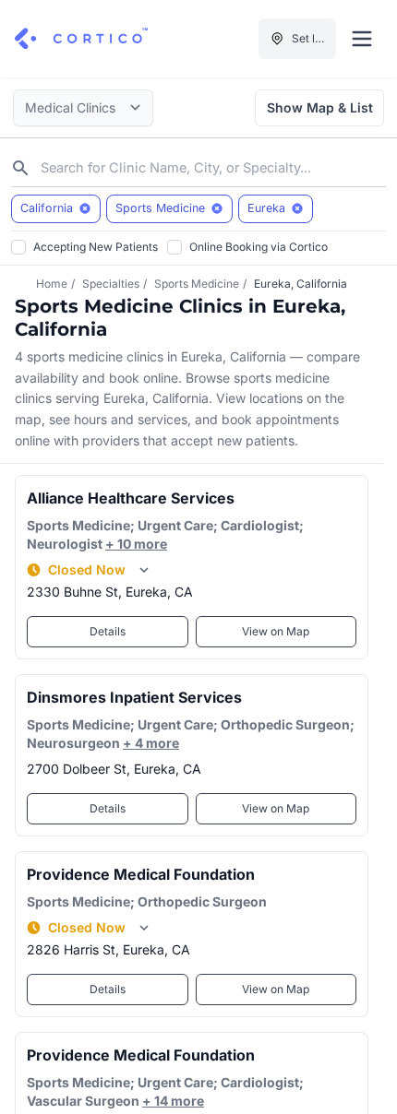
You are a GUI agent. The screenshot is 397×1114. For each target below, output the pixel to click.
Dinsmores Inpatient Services (134, 697)
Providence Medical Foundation (141, 874)
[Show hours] (144, 570)
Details (108, 631)
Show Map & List (320, 107)
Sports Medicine (196, 283)
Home (51, 283)
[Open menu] (362, 38)
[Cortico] (81, 38)
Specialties (110, 283)
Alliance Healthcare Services (131, 498)
